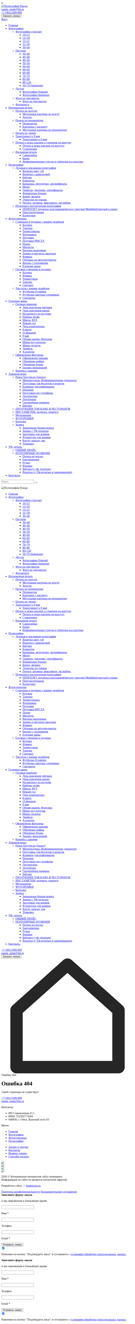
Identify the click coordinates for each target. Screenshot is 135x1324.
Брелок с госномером (35, 262)
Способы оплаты (18, 1156)
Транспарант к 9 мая (27, 136)
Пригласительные (33, 212)
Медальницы (23, 415)
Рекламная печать (26, 152)
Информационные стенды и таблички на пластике (52, 161)
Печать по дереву (25, 133)
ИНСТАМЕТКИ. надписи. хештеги (36, 411)
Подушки (28, 237)
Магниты (28, 247)
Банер (26, 158)
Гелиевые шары (17, 301)
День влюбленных (33, 326)
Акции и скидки (18, 1146)
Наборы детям (31, 316)
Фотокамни (29, 234)
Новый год (29, 323)
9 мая (25, 335)
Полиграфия (15, 164)
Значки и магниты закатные (39, 253)
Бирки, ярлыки (31, 196)
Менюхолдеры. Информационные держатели (49, 380)
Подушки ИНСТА (33, 240)
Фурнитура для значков (36, 437)
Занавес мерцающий (34, 367)
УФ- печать (15, 446)
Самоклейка (29, 155)
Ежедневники (30, 459)
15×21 (26, 41)
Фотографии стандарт (28, 31)
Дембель (27, 348)
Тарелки (27, 228)
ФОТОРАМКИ (24, 418)
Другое (19, 88)
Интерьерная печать (20, 107)
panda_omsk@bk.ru (12, 9)
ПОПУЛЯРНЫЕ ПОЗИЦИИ (32, 453)
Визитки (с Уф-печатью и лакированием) (47, 472)
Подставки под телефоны (37, 392)
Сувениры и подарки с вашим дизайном (39, 221)
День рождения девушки (37, 307)
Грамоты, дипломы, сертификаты (42, 190)
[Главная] (67, 1072)
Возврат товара (17, 1153)
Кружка (27, 272)
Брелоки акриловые (34, 250)
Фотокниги (22, 104)
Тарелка (27, 282)
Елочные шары (31, 266)
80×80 (26, 79)
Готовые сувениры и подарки (33, 269)
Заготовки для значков (35, 434)
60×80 (26, 72)
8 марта (26, 329)
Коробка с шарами (26, 370)
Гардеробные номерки (35, 402)
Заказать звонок (11, 16)
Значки (19, 424)
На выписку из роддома (36, 313)
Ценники (28, 389)
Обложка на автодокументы (39, 259)
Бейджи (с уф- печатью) (36, 469)
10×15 (26, 34)
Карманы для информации (38, 386)
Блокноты (28, 180)
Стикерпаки (29, 148)
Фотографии (16, 28)
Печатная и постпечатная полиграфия (38, 205)
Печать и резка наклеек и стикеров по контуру (43, 142)
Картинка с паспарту (35, 126)
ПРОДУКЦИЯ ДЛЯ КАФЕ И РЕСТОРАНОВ (42, 408)
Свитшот (27, 285)
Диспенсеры (29, 396)
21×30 (26, 44)
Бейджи (27, 177)
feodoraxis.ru (33, 1185)
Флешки (27, 465)
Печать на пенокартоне (29, 120)
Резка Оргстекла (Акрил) (30, 377)
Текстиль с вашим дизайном (32, 288)
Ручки (26, 462)
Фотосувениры (17, 218)
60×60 (26, 69)
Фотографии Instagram (35, 95)
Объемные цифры (33, 361)
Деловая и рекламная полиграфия (35, 167)
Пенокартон (29, 123)
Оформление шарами (35, 358)
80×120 (26, 82)
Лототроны (29, 399)
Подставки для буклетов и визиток (43, 383)
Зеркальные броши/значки (38, 427)
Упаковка (28, 443)
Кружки (27, 224)
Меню (26, 186)
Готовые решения (26, 304)
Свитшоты (28, 297)
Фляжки (27, 256)
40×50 (26, 60)
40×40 (26, 56)
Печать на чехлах (32, 456)
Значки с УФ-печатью (35, 430)
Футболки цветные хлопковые (40, 294)
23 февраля (29, 332)
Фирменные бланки (34, 193)
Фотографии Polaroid (35, 91)
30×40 (26, 47)
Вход (4, 19)
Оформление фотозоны (29, 354)
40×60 (26, 66)
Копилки (20, 421)
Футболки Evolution (34, 291)
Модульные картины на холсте (40, 114)
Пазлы (26, 243)
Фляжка (27, 275)
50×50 (26, 63)
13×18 (26, 37)
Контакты (14, 475)
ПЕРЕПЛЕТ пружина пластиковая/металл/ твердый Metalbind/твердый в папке (69, 209)
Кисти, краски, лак (33, 440)
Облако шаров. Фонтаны (37, 339)
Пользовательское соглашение (59, 1191)
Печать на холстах (26, 110)
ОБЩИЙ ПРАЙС (25, 449)
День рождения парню (36, 310)
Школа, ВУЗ (29, 320)
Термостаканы (31, 231)
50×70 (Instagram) (32, 85)
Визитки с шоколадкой (36, 174)
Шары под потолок (34, 342)
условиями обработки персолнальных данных (98, 1254)
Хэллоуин (28, 351)
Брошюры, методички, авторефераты (44, 183)
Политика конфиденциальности (20, 1191)
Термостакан (30, 278)
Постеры (20, 50)
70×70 (26, 75)
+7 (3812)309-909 (11, 12)
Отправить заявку (12, 1244)
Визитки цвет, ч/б (33, 171)
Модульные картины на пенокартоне (44, 129)
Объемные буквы (32, 364)
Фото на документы (27, 98)
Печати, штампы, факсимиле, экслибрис (46, 202)
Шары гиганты (31, 345)
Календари (29, 215)
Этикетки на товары (34, 199)
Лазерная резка (17, 373)
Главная (13, 25)
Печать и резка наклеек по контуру (43, 145)
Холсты (27, 117)
